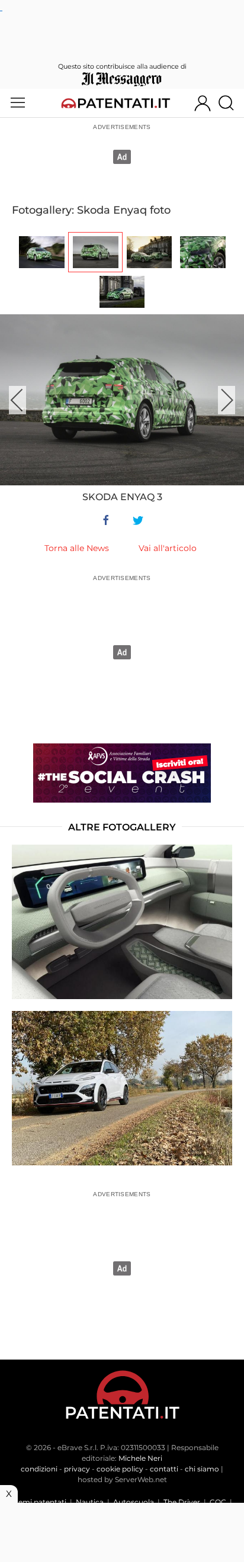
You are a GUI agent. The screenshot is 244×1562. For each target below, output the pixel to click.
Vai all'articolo (168, 548)
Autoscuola (133, 1501)
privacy (77, 1468)
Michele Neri (140, 1458)
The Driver (181, 1501)
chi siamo (202, 1468)
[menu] (18, 103)
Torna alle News (76, 548)
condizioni (39, 1468)
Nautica (90, 1501)
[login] (202, 103)
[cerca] (230, 103)
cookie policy (120, 1468)
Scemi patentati (38, 1501)
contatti (164, 1468)
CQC (218, 1501)
